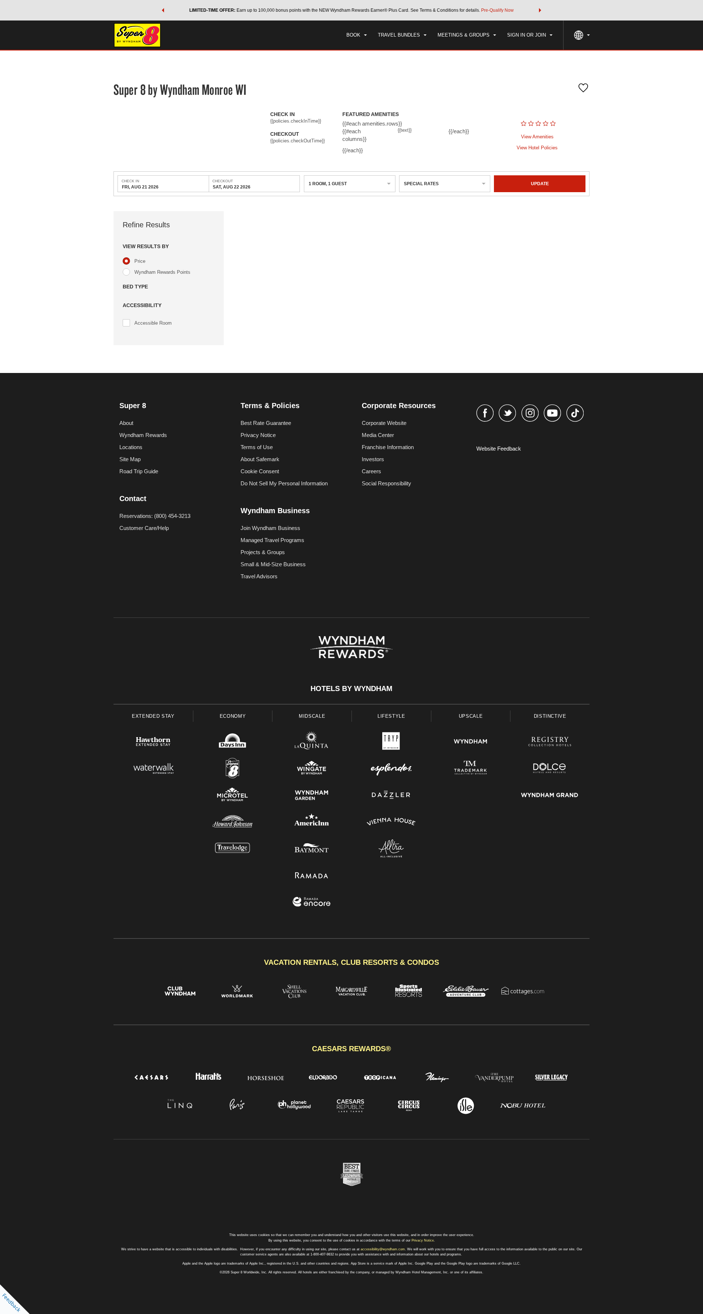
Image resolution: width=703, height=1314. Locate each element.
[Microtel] (232, 796)
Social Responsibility (386, 483)
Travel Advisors (259, 576)
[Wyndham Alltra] (391, 849)
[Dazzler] (391, 796)
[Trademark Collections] (470, 769)
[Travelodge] (232, 849)
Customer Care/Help (144, 528)
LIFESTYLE (391, 716)
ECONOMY (233, 716)
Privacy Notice (258, 435)
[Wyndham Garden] (312, 796)
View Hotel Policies (537, 147)
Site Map (130, 459)
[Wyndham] (470, 742)
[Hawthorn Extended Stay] (153, 742)
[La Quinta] (312, 742)
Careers (371, 471)
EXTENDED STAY (153, 716)
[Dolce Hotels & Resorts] (550, 769)
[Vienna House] (391, 823)
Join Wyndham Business (270, 528)
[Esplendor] (391, 769)
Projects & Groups (263, 552)
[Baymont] (312, 849)
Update (540, 183)
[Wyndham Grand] (550, 796)
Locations (130, 447)
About (126, 423)
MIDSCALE (312, 716)
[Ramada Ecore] (312, 903)
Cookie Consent (260, 471)
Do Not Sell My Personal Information (284, 483)
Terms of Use (257, 447)
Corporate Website (384, 423)
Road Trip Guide (138, 471)
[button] (163, 10)
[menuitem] (356, 35)
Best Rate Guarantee (266, 423)
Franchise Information (388, 447)
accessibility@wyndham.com (383, 1249)
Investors (373, 459)
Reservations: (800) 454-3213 (154, 516)
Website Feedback (498, 448)
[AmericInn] (312, 823)
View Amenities (537, 136)
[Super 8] (232, 769)
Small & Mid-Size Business (273, 564)
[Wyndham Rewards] (351, 647)
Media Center (378, 435)
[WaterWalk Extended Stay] (153, 769)
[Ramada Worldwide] (312, 876)
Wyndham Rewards (143, 435)
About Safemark (260, 459)
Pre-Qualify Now (497, 10)
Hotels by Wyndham (351, 688)
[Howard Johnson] (232, 823)
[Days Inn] (232, 742)
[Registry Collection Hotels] (550, 742)
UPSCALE (471, 716)
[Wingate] (312, 769)
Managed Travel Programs (272, 540)
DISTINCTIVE (550, 716)
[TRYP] (391, 742)
